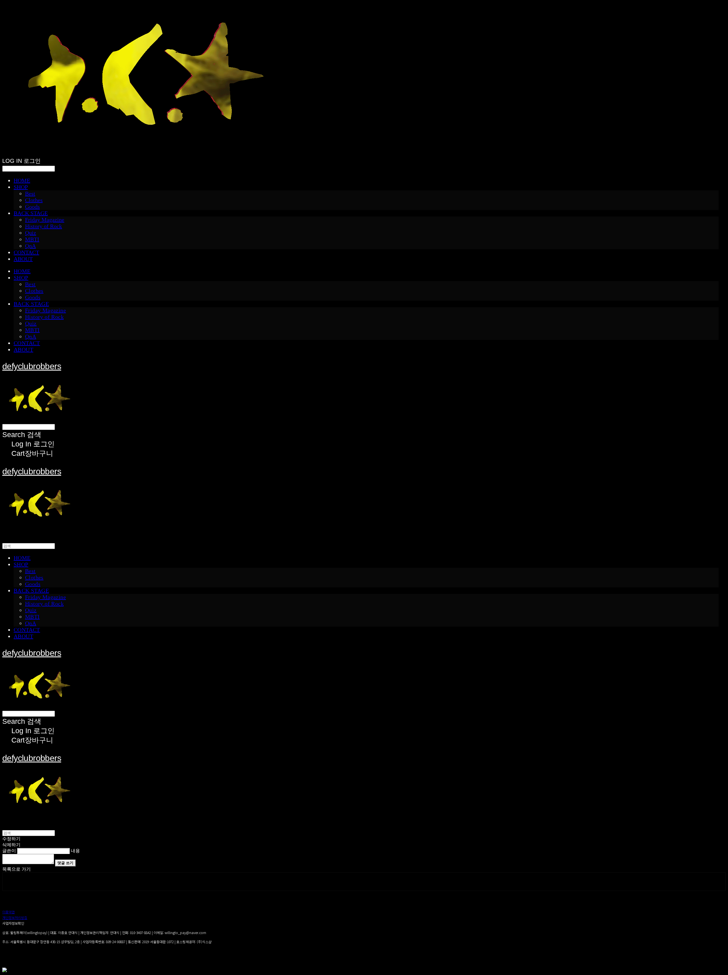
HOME (22, 180)
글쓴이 (9, 850)
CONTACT (26, 252)
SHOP (21, 187)
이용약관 (8, 911)
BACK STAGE (31, 213)
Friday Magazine (44, 220)
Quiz (30, 233)
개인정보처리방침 (14, 917)
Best (30, 193)
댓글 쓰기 (65, 863)
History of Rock (43, 226)
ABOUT (23, 259)
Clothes (34, 200)
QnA (30, 246)
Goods (32, 206)
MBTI (32, 239)
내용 (75, 850)
